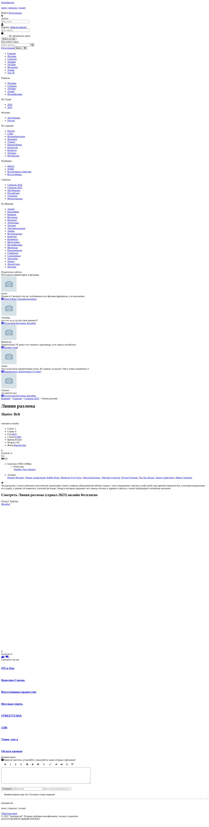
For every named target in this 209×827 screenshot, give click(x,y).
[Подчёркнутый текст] (15, 764)
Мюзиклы (12, 247)
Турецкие (12, 196)
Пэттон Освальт (129, 477)
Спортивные (14, 256)
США (10, 133)
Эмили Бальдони (91, 477)
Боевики (11, 214)
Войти (18, 48)
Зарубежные (13, 117)
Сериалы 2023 (31, 398)
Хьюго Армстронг (164, 477)
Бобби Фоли (53, 477)
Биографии (13, 211)
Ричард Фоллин (15, 477)
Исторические (14, 234)
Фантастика (13, 264)
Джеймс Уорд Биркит (24, 469)
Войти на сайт (8, 39)
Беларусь (12, 150)
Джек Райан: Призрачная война (20, 299)
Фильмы (11, 56)
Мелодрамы (13, 242)
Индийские (13, 155)
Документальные (16, 228)
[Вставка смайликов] (44, 764)
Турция (11, 142)
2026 (9, 104)
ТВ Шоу (11, 64)
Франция (12, 139)
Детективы (13, 222)
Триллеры (12, 258)
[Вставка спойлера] (72, 764)
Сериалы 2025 (14, 187)
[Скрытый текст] (56, 764)
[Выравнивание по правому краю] (38, 764)
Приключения (14, 250)
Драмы (11, 231)
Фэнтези (11, 267)
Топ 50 (10, 72)
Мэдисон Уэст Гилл (71, 477)
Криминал (12, 239)
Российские (13, 193)
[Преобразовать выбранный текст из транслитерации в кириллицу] (67, 764)
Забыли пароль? (18, 27)
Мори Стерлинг (184, 477)
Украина (11, 153)
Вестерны (12, 217)
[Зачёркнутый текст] (21, 764)
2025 (9, 107)
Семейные (12, 253)
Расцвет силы (11, 347)
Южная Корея (14, 144)
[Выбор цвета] (50, 764)
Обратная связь (9, 813)
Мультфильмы (14, 94)
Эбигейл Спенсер (110, 477)
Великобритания (16, 136)
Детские (11, 225)
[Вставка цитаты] (61, 764)
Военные (12, 220)
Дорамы (11, 61)
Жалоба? (5, 504)
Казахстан (12, 147)
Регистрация (15, 13)
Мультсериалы (14, 198)
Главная (11, 53)
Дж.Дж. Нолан (146, 477)
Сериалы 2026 (14, 185)
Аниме (11, 70)
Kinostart (5, 398)
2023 (14, 434)
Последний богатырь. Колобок (20, 323)
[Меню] (25, 48)
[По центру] (32, 764)
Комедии (12, 236)
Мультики (12, 67)
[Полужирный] (5, 764)
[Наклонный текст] (10, 764)
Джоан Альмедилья (35, 477)
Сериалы (12, 59)
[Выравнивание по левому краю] (27, 764)
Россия (11, 120)
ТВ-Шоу (11, 88)
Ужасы (10, 261)
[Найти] (32, 45)
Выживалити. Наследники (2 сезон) (22, 371)
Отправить (7, 789)
